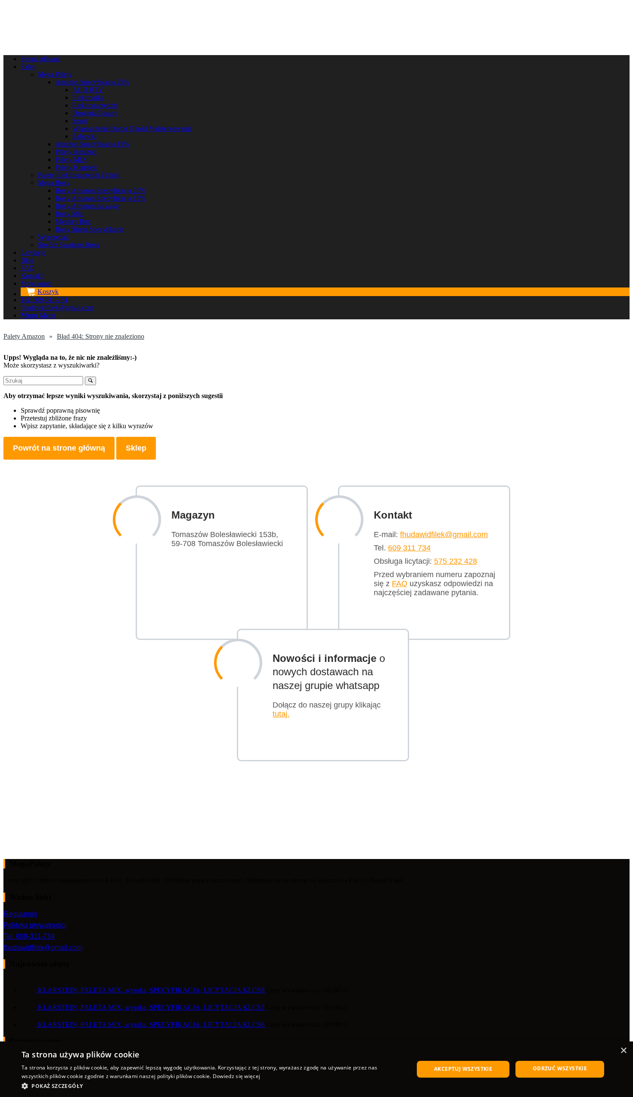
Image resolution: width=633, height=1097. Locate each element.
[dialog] (316, 1069)
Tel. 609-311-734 (29, 936)
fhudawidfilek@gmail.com (444, 534)
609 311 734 (409, 548)
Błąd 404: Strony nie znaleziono (100, 336)
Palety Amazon (24, 336)
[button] (212, 1086)
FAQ (399, 583)
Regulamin (20, 914)
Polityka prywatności (34, 925)
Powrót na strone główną (59, 448)
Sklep (136, 448)
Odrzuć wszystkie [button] (560, 1068)
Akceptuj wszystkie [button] (463, 1068)
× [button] (623, 1051)
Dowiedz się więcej (236, 1076)
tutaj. (281, 714)
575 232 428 (455, 561)
